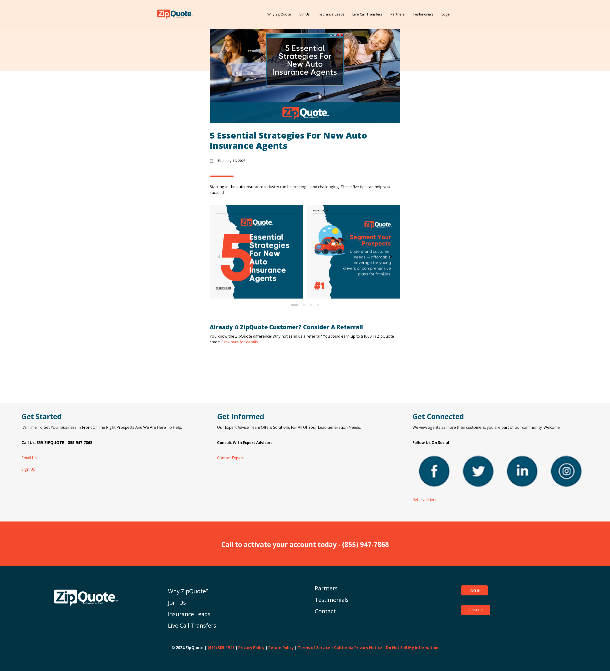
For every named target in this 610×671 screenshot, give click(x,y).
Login (445, 14)
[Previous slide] (219, 256)
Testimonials (422, 14)
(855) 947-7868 (365, 544)
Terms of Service (314, 647)
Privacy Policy (251, 647)
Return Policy (281, 647)
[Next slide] (391, 256)
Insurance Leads (331, 14)
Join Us (304, 14)
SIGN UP (475, 610)
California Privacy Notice (358, 647)
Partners (397, 14)
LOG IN (474, 590)
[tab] (294, 305)
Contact (325, 611)
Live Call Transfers (367, 14)
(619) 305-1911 (221, 647)
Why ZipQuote (279, 14)
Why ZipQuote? (188, 591)
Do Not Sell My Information (412, 647)
